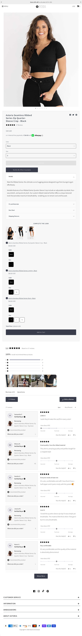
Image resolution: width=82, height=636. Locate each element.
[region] (31, 381)
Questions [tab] (21, 393)
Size (7, 151)
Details (11, 176)
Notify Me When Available (22, 170)
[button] (14, 125)
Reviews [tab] (10, 393)
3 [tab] (40, 108)
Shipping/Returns (14, 216)
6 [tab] (46, 108)
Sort (59, 407)
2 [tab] (38, 108)
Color (7, 142)
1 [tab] (36, 108)
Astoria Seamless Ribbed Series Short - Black (22, 298)
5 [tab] (44, 108)
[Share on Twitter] (73, 115)
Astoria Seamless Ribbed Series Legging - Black (22, 271)
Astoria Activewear (35, 630)
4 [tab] (42, 108)
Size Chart (12, 210)
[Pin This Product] (76, 115)
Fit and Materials (14, 204)
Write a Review (70, 400)
